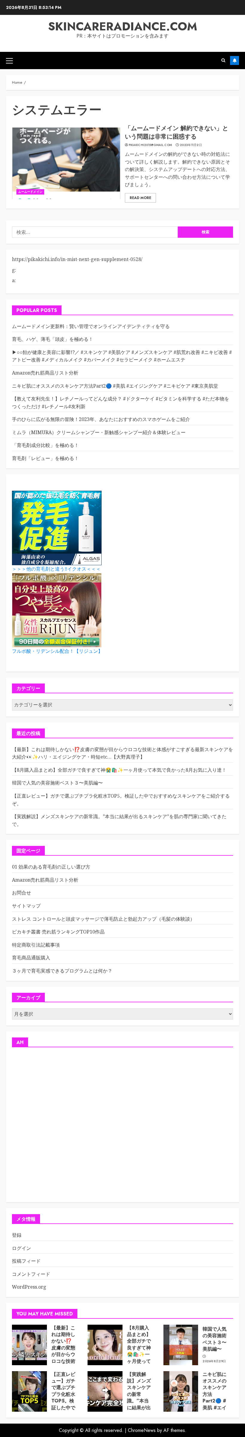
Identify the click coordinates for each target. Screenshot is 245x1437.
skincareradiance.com (122, 26)
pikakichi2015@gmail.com (150, 145)
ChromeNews (142, 1430)
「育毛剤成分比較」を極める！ (45, 445)
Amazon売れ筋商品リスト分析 (45, 372)
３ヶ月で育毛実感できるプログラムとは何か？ (62, 970)
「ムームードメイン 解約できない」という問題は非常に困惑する (176, 132)
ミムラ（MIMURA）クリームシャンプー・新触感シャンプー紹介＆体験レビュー (99, 432)
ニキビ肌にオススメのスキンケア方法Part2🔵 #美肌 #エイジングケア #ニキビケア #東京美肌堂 (115, 386)
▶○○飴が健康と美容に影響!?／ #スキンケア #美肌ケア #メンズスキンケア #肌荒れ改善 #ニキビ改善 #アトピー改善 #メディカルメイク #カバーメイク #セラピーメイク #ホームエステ (122, 356)
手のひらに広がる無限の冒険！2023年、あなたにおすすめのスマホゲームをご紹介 (101, 419)
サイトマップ (26, 905)
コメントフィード (31, 1274)
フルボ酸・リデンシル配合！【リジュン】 (57, 651)
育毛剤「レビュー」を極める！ (45, 458)
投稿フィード (26, 1261)
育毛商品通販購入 (31, 957)
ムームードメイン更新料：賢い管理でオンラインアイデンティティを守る (91, 326)
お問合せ (21, 892)
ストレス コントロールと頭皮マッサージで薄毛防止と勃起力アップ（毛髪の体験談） (103, 919)
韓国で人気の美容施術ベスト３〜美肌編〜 (57, 782)
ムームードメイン (30, 191)
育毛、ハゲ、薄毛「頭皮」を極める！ (52, 339)
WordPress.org (29, 1287)
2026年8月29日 (214, 1361)
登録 (17, 1235)
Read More (140, 198)
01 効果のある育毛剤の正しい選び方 (51, 866)
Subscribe (234, 60)
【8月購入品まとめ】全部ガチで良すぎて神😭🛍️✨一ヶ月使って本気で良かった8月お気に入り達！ (119, 770)
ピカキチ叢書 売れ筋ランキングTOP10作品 (58, 931)
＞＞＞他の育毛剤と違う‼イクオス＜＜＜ (56, 569)
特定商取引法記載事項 (36, 945)
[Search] (223, 60)
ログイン (21, 1248)
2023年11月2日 (191, 145)
